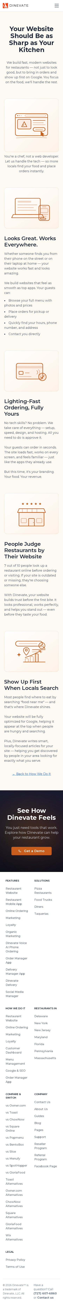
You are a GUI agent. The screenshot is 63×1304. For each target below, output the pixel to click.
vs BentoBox (15, 1144)
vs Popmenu (15, 1137)
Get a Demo (34, 851)
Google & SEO (16, 1070)
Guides (39, 1116)
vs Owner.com (16, 1105)
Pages (38, 1130)
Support (40, 1137)
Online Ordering (17, 911)
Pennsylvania (43, 1051)
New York (41, 1023)
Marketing (13, 918)
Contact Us (42, 1102)
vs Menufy (13, 1158)
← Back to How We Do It (31, 774)
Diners (38, 906)
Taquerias (41, 913)
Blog (37, 1123)
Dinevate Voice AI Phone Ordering (16, 947)
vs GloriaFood (15, 1172)
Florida (39, 1044)
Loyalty (11, 925)
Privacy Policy (15, 1259)
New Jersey (42, 1030)
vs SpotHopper (16, 1165)
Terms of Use (15, 1266)
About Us (41, 1109)
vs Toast (12, 1112)
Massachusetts (45, 1058)
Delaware (41, 1016)
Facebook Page (45, 1166)
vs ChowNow (15, 1119)
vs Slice (11, 1151)
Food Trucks (43, 899)
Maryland (41, 1037)
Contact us (45, 1297)
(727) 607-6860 (45, 1293)
